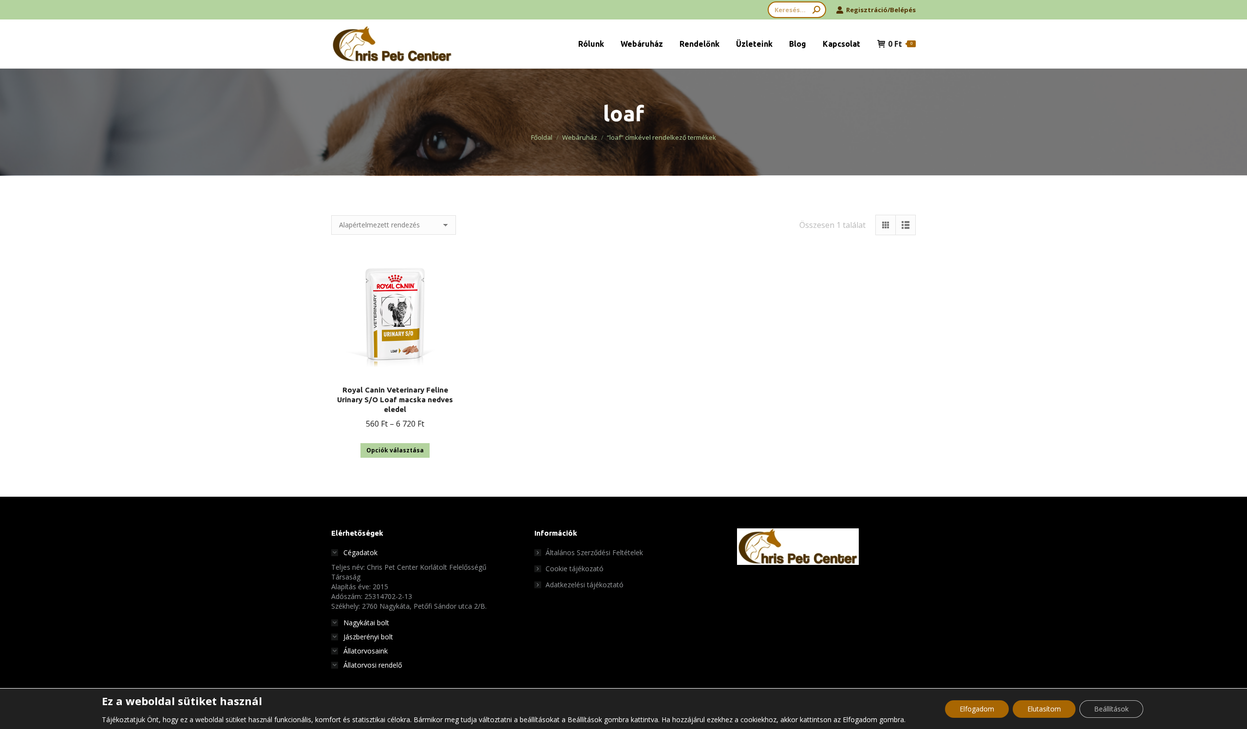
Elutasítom (1044, 708)
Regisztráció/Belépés (881, 9)
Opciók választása (395, 450)
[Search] (816, 9)
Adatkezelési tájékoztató (585, 584)
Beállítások (1111, 708)
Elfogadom (977, 708)
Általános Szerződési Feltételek (594, 552)
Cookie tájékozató (575, 568)
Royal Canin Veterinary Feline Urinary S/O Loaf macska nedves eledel (395, 399)
